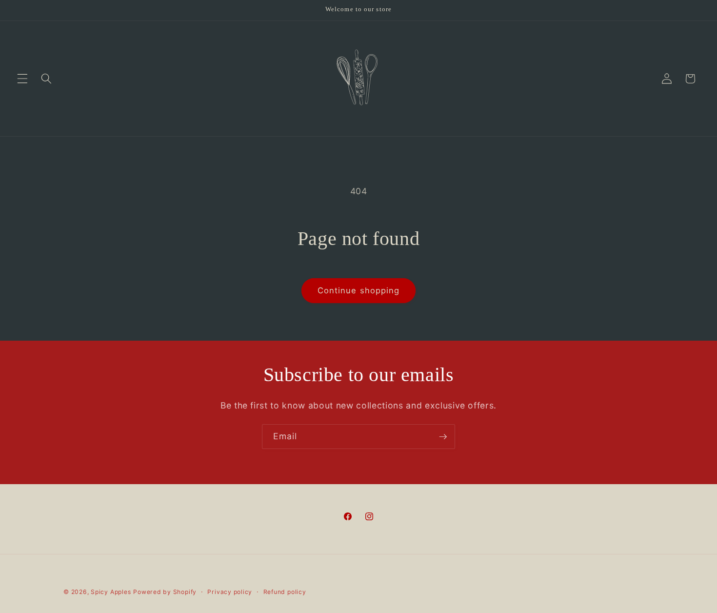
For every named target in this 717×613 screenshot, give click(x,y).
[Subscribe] (443, 437)
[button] (22, 78)
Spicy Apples (111, 591)
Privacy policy (229, 591)
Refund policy (284, 591)
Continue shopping (359, 290)
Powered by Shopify (165, 591)
